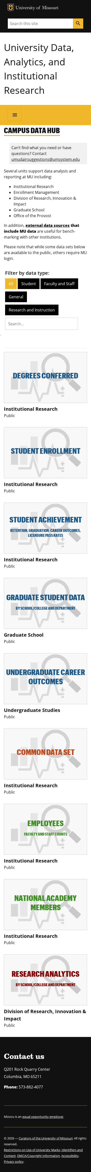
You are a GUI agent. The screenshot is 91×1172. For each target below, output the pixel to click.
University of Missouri (37, 8)
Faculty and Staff (59, 283)
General (16, 296)
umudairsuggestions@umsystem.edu (45, 159)
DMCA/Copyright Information (38, 1156)
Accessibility (70, 1156)
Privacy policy (14, 1161)
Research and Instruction (32, 310)
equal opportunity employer (42, 1116)
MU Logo (11, 7)
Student (28, 283)
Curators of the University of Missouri (46, 1138)
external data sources (47, 225)
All (11, 283)
